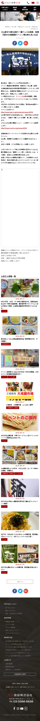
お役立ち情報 (24, 683)
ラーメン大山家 (21, 96)
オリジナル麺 (9, 624)
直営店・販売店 (16, 683)
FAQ (12, 687)
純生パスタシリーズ (11, 630)
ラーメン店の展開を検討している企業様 (18, 656)
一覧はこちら (20, 581)
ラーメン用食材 (10, 627)
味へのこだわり (10, 608)
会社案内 (8, 687)
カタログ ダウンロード (12, 633)
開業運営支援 (8, 637)
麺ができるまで (10, 611)
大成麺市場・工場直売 (12, 407)
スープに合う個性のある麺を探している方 (18, 647)
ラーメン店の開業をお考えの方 (15, 644)
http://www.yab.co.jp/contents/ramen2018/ (17, 112)
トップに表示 (12, 377)
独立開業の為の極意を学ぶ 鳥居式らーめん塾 (19, 641)
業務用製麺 (7, 618)
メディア (16, 687)
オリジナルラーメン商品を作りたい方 (17, 653)
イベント (4, 311)
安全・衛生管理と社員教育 (13, 613)
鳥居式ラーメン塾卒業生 (13, 669)
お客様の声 (7, 660)
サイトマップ (31, 687)
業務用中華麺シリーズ (12, 621)
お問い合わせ (23, 687)
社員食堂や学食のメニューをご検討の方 (18, 650)
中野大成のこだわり (10, 604)
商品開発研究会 (6, 344)
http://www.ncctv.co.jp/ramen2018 (14, 128)
